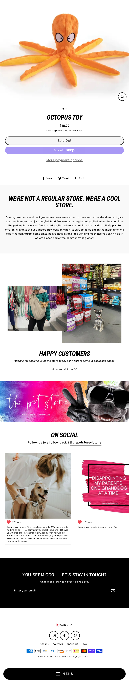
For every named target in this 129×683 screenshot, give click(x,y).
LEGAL (85, 644)
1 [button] (63, 109)
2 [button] (66, 109)
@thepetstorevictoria (86, 442)
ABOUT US (72, 644)
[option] (64, 52)
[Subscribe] (112, 590)
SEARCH (44, 644)
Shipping (51, 130)
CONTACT (58, 644)
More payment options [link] (64, 160)
